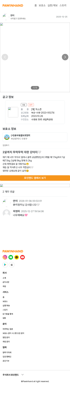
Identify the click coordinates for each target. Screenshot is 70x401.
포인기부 (6, 361)
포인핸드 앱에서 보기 (35, 177)
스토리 (63, 5)
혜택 (4, 318)
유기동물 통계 (8, 314)
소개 (4, 278)
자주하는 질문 (8, 329)
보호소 (42, 5)
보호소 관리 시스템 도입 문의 (13, 333)
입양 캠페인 (7, 357)
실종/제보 (53, 5)
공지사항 (6, 282)
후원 (4, 286)
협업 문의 (6, 337)
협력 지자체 (7, 352)
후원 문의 (6, 342)
